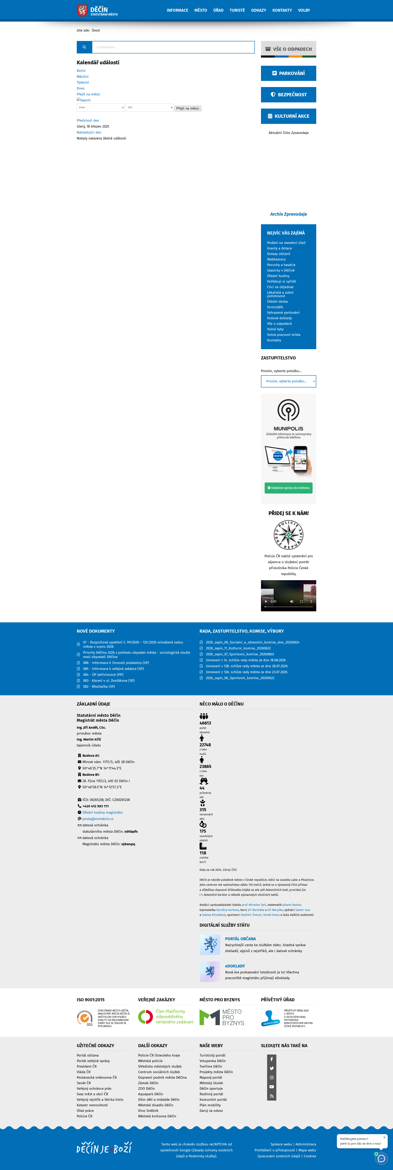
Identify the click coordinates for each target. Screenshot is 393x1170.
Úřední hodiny (278, 276)
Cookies (310, 1156)
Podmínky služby (202, 1156)
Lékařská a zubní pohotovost (280, 294)
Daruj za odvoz (211, 1110)
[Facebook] (271, 1059)
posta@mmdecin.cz (97, 819)
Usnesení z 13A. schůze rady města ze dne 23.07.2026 (246, 672)
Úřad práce (85, 1110)
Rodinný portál (211, 1094)
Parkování (291, 73)
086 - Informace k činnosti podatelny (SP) (116, 663)
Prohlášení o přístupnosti (275, 1150)
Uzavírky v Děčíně (281, 270)
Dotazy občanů (278, 254)
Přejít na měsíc (88, 94)
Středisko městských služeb (160, 1066)
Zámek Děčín (148, 1083)
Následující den (89, 132)
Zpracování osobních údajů (278, 1156)
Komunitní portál (213, 1099)
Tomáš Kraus (271, 915)
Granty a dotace (279, 248)
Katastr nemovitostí (92, 1105)
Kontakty (274, 340)
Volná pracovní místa (283, 334)
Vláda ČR (83, 1072)
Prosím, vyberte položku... (281, 371)
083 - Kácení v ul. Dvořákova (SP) (109, 680)
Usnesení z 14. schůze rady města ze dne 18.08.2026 (246, 660)
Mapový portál (211, 1077)
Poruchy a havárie (281, 265)
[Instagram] (271, 1078)
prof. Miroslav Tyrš (254, 905)
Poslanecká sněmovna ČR (97, 1077)
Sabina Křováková (214, 915)
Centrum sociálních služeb (159, 1072)
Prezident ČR (87, 1066)
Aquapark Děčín (150, 1094)
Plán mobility (210, 1105)
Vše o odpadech (291, 49)
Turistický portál (212, 1055)
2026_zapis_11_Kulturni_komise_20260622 (238, 648)
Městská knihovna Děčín (157, 1116)
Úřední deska (277, 301)
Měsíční (83, 77)
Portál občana (88, 1055)
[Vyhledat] (83, 100)
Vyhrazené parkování (283, 312)
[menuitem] (180, 8)
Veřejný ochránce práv (94, 1088)
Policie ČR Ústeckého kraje (159, 1055)
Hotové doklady (279, 318)
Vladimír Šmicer (251, 915)
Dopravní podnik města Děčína (162, 1077)
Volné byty (275, 329)
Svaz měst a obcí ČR (92, 1094)
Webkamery (276, 259)
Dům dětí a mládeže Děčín (159, 1099)
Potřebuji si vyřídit (281, 281)
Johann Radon (291, 905)
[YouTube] (271, 1087)
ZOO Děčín (146, 1088)
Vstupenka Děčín (213, 1061)
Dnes (81, 88)
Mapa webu (307, 1150)
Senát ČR (84, 1083)
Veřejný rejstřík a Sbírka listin (100, 1099)
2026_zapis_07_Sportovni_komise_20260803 (240, 654)
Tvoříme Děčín (211, 1066)
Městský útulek (211, 1083)
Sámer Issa (302, 910)
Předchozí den (88, 120)
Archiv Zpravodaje (288, 214)
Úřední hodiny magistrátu (102, 812)
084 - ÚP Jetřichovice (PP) (103, 675)
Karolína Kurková (227, 910)
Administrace (306, 1144)
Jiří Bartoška (256, 910)
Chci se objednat (280, 287)
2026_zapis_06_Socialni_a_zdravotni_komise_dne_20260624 (252, 642)
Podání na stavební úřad (286, 243)
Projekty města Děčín (216, 1072)
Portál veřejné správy (93, 1061)
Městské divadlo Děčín (155, 1105)
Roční (81, 71)
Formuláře (275, 307)
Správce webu (281, 1144)
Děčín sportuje (211, 1088)
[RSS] (271, 1096)
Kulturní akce (290, 116)
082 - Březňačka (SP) (99, 686)
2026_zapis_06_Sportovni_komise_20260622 (240, 678)
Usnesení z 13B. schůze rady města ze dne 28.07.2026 (247, 666)
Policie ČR (84, 1116)
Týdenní (83, 82)
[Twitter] (271, 1069)
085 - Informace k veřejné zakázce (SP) (113, 669)
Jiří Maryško (275, 910)
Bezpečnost (291, 94)
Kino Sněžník (148, 1110)
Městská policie (150, 1061)
